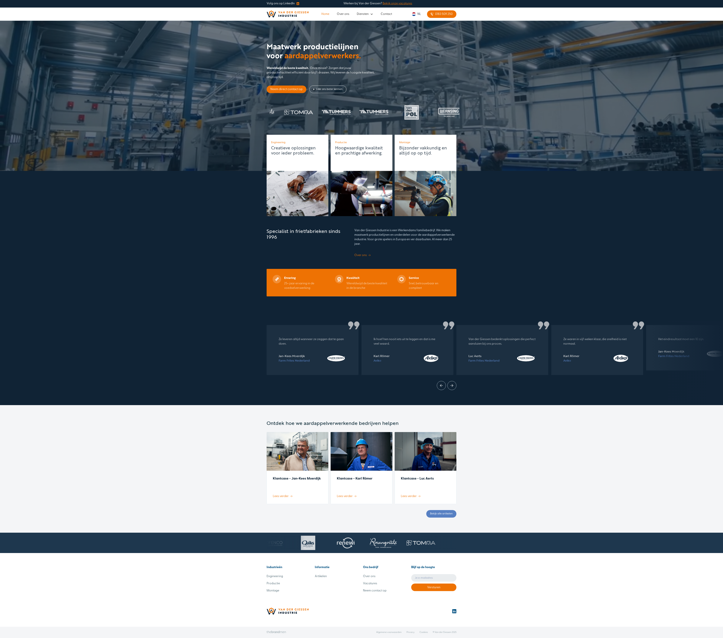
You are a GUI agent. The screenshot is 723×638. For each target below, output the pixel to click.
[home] (288, 14)
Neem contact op (375, 590)
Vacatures (370, 583)
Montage (273, 590)
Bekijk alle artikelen (441, 513)
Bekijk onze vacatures (397, 3)
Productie (273, 583)
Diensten (363, 14)
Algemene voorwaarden (389, 632)
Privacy (410, 632)
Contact (386, 14)
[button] (365, 14)
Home (325, 14)
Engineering (275, 576)
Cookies (423, 632)
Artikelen (321, 576)
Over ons (343, 14)
